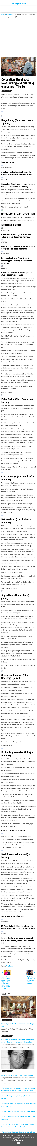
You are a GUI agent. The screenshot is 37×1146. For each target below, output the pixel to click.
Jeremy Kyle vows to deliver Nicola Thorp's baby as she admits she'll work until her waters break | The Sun (5, 982)
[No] (35, 1139)
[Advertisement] (18, 37)
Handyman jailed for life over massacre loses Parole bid (17, 1075)
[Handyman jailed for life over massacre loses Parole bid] (18, 1059)
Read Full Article (10, 966)
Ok (18, 1143)
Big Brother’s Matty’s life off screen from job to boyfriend (31, 980)
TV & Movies (9, 14)
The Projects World (18, 3)
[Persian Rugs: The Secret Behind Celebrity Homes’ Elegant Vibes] (18, 1007)
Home (3, 14)
